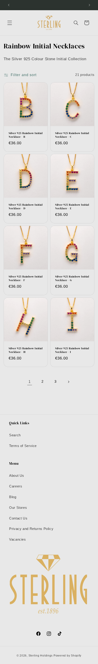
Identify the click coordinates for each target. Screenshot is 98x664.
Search (15, 435)
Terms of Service (23, 446)
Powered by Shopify (67, 655)
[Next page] (68, 382)
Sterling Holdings (40, 655)
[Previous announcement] (9, 5)
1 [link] (29, 382)
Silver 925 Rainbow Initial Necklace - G (72, 278)
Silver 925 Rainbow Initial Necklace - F (26, 278)
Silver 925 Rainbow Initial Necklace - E (72, 206)
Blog (12, 497)
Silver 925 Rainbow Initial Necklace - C (72, 135)
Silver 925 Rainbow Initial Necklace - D (26, 206)
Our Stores (18, 507)
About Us (16, 475)
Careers (15, 486)
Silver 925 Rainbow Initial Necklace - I (72, 350)
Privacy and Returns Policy (31, 529)
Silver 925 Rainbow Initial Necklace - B (26, 135)
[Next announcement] (89, 5)
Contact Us (18, 518)
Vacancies (17, 539)
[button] (9, 22)
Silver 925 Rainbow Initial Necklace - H (26, 350)
